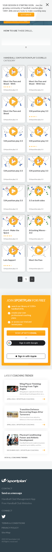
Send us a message (12, 493)
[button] (26, 356)
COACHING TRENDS (19, 457)
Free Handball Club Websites (17, 503)
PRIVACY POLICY (10, 527)
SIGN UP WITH (26, 333)
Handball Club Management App (18, 498)
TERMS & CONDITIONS (13, 523)
